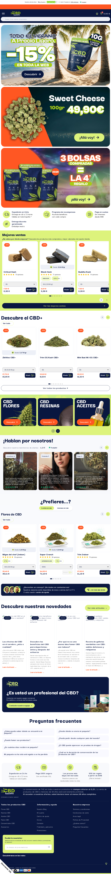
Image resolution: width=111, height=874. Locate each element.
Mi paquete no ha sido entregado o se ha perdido (26, 754)
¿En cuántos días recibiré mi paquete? (21, 747)
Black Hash (46, 271)
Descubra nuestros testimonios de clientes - (24, 447)
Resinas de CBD (63, 508)
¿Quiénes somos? (79, 823)
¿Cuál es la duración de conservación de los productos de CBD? (78, 753)
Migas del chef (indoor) (13, 554)
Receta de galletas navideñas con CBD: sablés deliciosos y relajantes (95, 645)
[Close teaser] (15, 870)
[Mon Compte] (97, 14)
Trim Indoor (83, 554)
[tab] (28, 732)
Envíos (39, 820)
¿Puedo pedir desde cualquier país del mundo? (79, 738)
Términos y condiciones (81, 809)
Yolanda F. (45, 456)
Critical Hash (10, 271)
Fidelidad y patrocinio (45, 827)
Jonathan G (11, 456)
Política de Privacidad (81, 820)
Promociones (41, 830)
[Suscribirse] (49, 847)
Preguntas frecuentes (80, 827)
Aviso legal (77, 816)
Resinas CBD (5, 813)
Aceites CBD (5, 816)
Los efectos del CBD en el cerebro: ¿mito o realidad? (13, 644)
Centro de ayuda (43, 816)
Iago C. (80, 456)
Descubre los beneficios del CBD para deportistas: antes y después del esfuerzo (40, 647)
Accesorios (5, 827)
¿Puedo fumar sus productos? (17, 740)
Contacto (40, 823)
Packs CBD (5, 820)
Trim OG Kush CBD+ (49, 357)
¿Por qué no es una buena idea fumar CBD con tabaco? (69, 644)
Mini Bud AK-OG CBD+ (87, 357)
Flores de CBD (46, 508)
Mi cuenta (40, 813)
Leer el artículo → (9, 667)
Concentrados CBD (8, 823)
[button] (101, 300)
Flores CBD (5, 809)
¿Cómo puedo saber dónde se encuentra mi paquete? (23, 732)
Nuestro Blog (41, 809)
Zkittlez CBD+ (9, 357)
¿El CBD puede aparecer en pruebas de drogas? (80, 745)
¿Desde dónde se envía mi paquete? (74, 731)
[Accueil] (15, 13)
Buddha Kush (84, 271)
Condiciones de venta (81, 813)
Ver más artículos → (97, 607)
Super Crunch (46, 554)
